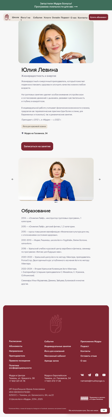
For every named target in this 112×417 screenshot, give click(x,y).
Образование (35, 211)
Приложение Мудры (90, 341)
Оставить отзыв (88, 356)
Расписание (15, 341)
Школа (15, 17)
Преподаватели (17, 355)
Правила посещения (19, 360)
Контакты (83, 17)
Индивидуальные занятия (57, 346)
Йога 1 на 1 (25, 18)
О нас (74, 17)
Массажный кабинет (55, 356)
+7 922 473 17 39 (52, 381)
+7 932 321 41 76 (17, 381)
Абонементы (15, 346)
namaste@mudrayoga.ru (92, 380)
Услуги (47, 17)
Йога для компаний (54, 351)
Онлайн (56, 17)
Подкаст (65, 17)
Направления (16, 351)
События (37, 17)
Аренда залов (51, 360)
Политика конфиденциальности (20, 366)
